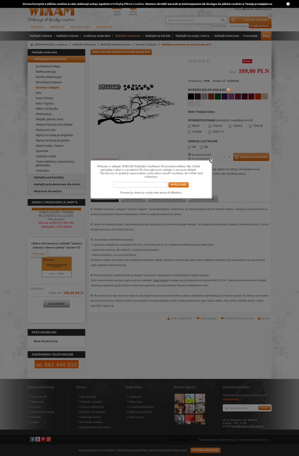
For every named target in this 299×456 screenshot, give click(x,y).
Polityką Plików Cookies (128, 3)
